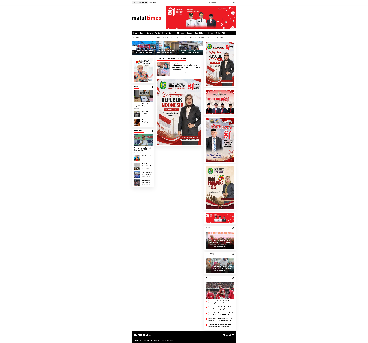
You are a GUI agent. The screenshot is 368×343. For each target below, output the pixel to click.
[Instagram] (230, 334)
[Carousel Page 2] (218, 246)
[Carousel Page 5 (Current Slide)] (224, 246)
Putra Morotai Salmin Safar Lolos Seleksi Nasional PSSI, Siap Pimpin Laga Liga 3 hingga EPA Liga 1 (220, 320)
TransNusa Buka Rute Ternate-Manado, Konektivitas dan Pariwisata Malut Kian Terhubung (147, 173)
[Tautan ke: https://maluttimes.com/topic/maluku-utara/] (152, 131)
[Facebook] (224, 334)
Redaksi (156, 340)
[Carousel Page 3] (220, 246)
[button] (234, 2)
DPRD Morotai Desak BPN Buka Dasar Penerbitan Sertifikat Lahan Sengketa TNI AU (147, 165)
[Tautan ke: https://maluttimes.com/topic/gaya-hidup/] (233, 254)
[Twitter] (227, 334)
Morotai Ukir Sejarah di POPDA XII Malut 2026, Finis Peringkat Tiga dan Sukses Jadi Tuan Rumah (167, 51)
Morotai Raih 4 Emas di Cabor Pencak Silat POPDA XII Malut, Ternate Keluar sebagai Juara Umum (190, 51)
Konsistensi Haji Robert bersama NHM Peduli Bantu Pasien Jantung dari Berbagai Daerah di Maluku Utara (219, 267)
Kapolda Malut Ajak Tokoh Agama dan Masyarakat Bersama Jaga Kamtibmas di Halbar (146, 181)
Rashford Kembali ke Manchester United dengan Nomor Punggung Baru (220, 308)
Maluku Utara (175, 63)
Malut (173, 72)
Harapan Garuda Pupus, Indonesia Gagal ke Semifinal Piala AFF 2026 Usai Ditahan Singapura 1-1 (220, 314)
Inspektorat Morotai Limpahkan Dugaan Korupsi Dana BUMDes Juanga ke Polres (142, 105)
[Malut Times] (149, 18)
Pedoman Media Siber (167, 340)
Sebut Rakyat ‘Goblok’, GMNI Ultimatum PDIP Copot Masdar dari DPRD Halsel (219, 242)
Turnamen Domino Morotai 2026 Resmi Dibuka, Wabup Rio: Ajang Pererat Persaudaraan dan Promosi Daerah (144, 51)
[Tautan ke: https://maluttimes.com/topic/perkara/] (152, 87)
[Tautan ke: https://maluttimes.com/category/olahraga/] (233, 278)
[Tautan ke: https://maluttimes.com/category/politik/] (233, 228)
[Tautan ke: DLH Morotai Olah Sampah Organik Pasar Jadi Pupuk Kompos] (137, 158)
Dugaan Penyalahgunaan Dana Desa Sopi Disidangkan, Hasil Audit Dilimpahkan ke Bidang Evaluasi (147, 121)
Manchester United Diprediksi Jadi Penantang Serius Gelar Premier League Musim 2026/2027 (220, 302)
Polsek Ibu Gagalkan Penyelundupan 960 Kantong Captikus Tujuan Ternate (146, 113)
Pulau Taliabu (178, 72)
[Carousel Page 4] (222, 246)
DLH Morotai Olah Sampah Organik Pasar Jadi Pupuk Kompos (147, 157)
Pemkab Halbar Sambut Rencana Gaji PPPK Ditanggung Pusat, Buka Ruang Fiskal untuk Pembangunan (143, 149)
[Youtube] (233, 334)
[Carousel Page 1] (215, 246)
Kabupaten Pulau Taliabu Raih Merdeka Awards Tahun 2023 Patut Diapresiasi (186, 67)
